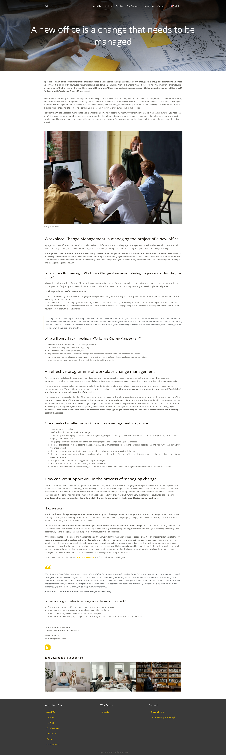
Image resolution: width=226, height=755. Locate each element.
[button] (180, 6)
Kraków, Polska (157, 712)
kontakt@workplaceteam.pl (163, 717)
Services (108, 6)
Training (119, 6)
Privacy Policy (52, 744)
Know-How (149, 6)
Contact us (162, 6)
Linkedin (105, 712)
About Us (97, 6)
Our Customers (133, 6)
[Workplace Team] (57, 6)
